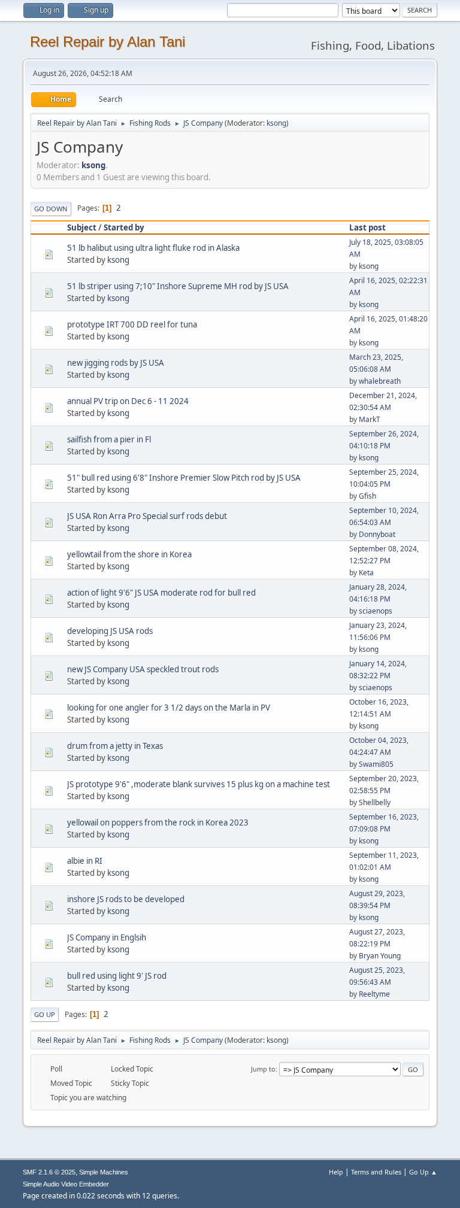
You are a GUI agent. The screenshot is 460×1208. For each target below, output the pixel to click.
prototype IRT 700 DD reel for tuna (132, 324)
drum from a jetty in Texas (115, 745)
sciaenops (375, 611)
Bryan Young (380, 956)
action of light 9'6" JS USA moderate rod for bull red (161, 592)
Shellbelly (375, 802)
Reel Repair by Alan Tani (107, 42)
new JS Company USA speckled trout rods (143, 669)
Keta (366, 572)
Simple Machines (103, 1172)
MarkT (369, 419)
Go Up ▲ (423, 1171)
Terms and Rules (376, 1171)
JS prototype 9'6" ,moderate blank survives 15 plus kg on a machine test (198, 784)
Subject (81, 227)
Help (336, 1171)
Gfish (367, 496)
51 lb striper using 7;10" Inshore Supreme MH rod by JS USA (178, 286)
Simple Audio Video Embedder (66, 1184)
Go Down (51, 208)
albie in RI (84, 860)
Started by (124, 227)
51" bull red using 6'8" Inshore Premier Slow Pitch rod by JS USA (184, 477)
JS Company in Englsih (106, 937)
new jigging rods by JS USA (115, 362)
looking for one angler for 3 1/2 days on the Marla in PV (168, 707)
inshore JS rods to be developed (125, 899)
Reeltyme (374, 994)
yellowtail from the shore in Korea (129, 554)
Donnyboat (377, 534)
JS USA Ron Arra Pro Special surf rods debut (147, 516)
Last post (367, 227)
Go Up (44, 1014)
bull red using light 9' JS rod (117, 975)
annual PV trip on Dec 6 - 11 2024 (128, 401)
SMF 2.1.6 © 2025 (49, 1172)
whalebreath (380, 381)
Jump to (263, 1068)
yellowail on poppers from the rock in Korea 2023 (158, 822)
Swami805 (376, 764)
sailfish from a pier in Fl (109, 439)
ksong (276, 123)
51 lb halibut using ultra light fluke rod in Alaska (153, 247)
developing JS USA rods (110, 631)
